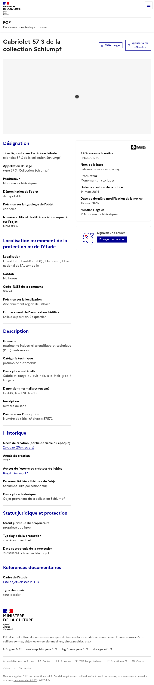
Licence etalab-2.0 (23, 680)
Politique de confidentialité (37, 676)
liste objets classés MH (19, 582)
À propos (65, 661)
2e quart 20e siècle (16, 447)
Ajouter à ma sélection (140, 45)
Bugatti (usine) (13, 473)
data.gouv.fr (101, 649)
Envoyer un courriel (112, 239)
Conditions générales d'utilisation (72, 676)
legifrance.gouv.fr (73, 649)
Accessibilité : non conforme (18, 661)
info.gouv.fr (10, 649)
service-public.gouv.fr (40, 649)
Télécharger (112, 45)
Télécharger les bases (90, 661)
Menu (148, 5)
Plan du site (25, 668)
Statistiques (117, 661)
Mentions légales (12, 676)
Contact (47, 661)
